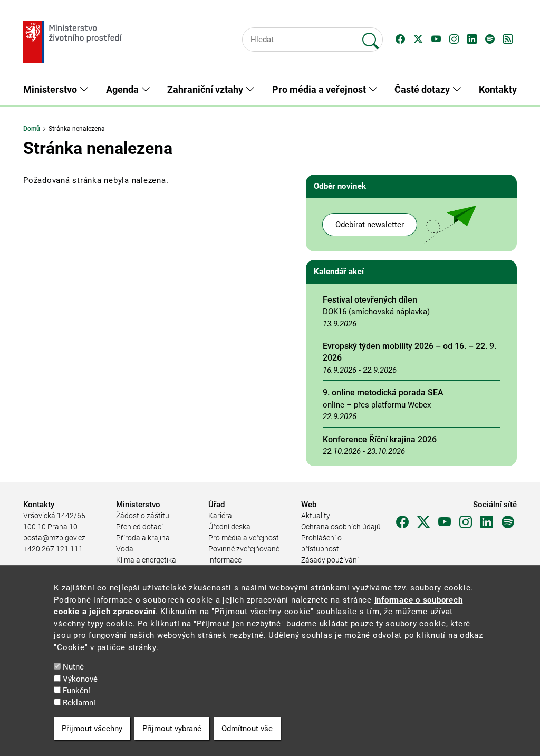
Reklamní (79, 702)
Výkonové (80, 679)
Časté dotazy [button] (423, 89)
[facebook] (402, 522)
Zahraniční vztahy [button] (206, 89)
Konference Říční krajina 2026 (380, 439)
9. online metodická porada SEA (383, 392)
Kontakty (498, 89)
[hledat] (370, 36)
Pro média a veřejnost (243, 538)
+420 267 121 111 (53, 549)
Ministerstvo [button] (51, 89)
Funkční (76, 690)
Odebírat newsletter (369, 224)
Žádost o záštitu (142, 515)
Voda (124, 549)
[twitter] (423, 522)
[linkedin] (486, 522)
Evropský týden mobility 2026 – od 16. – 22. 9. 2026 (409, 352)
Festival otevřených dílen (370, 300)
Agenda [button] (123, 89)
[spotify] (508, 522)
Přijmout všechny (92, 728)
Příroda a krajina (143, 538)
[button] (400, 39)
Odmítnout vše (247, 728)
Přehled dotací (139, 526)
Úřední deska (229, 526)
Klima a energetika (146, 560)
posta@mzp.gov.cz (54, 538)
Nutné (73, 667)
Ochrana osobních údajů (341, 526)
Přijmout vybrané (171, 728)
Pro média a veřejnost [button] (320, 89)
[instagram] (465, 522)
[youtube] (444, 522)
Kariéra (220, 515)
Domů (31, 128)
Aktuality (315, 515)
